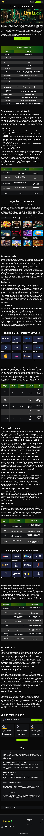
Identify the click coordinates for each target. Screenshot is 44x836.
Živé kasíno (15, 217)
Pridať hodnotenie (36, 720)
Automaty (37, 217)
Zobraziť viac (22, 739)
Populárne (5, 217)
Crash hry (27, 217)
